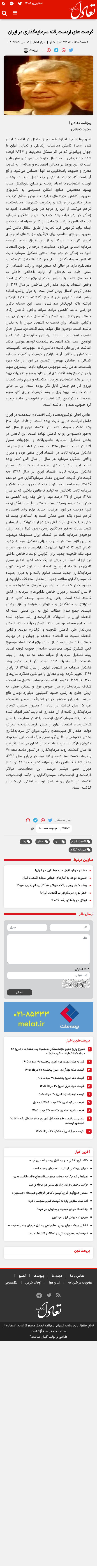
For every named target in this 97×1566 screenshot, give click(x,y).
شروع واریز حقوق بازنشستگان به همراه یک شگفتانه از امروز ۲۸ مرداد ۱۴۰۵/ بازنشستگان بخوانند (48, 1051)
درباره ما (57, 1276)
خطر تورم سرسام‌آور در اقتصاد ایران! (63, 892)
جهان (40, 841)
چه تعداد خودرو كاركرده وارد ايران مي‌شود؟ (62, 1209)
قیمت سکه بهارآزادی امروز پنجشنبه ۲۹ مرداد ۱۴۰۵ (54, 1070)
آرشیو (22, 1276)
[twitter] (71, 50)
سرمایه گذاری (78, 850)
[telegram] (56, 50)
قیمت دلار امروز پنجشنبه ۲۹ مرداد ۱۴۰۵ (60, 1078)
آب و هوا (54, 1282)
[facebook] (48, 50)
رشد (23, 841)
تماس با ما (77, 1276)
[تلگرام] (12, 3)
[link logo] (80, 10)
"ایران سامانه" (39, 1337)
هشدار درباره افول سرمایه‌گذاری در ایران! (61, 870)
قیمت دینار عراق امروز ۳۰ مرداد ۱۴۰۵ (62, 1086)
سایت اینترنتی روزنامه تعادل (54, 1325)
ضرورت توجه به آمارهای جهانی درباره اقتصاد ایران (54, 878)
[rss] (3, 3)
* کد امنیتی (82, 969)
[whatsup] (63, 50)
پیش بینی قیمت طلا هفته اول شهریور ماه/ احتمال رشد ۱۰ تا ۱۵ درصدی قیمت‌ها (47, 1121)
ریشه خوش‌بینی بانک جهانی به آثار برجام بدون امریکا (52, 885)
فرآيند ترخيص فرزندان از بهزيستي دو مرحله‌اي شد (58, 1185)
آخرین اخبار (82, 1152)
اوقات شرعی (33, 1282)
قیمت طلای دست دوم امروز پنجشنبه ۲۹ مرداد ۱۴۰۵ (53, 1062)
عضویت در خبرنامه (80, 1282)
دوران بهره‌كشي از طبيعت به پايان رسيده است (60, 1168)
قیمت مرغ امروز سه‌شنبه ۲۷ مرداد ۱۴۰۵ (59, 1131)
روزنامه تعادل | (80, 123)
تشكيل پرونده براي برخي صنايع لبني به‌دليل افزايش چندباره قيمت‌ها (47, 1225)
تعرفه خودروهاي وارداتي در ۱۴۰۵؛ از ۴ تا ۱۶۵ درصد (58, 1233)
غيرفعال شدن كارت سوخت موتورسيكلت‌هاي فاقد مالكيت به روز (50, 1176)
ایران (57, 841)
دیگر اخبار (39, 42)
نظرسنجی (11, 1282)
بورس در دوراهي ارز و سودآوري (70, 1217)
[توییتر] (20, 3)
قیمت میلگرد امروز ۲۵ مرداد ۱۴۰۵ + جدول (58, 1102)
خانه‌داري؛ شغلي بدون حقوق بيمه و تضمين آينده (58, 1160)
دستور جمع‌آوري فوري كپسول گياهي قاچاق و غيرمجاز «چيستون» (50, 1193)
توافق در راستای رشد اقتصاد (69, 900)
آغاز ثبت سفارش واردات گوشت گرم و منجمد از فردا (58, 1201)
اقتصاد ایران (78, 841)
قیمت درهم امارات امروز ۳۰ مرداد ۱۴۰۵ (61, 1094)
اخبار (52, 42)
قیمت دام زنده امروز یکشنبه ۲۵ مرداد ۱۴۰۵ (58, 1110)
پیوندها (39, 1276)
